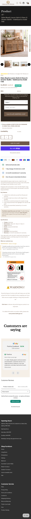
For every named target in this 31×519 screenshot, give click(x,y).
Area (2, 507)
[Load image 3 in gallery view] (24, 64)
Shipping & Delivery (6, 498)
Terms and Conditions (6, 492)
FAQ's (2, 487)
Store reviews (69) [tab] (22, 386)
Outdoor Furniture (5, 469)
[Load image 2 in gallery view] (16, 64)
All (2, 15)
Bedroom (3, 461)
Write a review (15, 401)
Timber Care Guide (5, 504)
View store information (7, 128)
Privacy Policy (4, 489)
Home (2, 449)
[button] (17, 3)
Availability (4, 131)
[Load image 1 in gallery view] (7, 64)
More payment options (15, 152)
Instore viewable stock (6, 472)
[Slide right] (29, 64)
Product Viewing (5, 510)
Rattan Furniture (5, 466)
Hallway (3, 458)
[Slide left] (2, 64)
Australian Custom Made (7, 463)
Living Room (4, 452)
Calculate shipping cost (16, 114)
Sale (2, 475)
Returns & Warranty (6, 501)
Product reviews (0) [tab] (8, 386)
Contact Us (4, 495)
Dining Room (4, 455)
